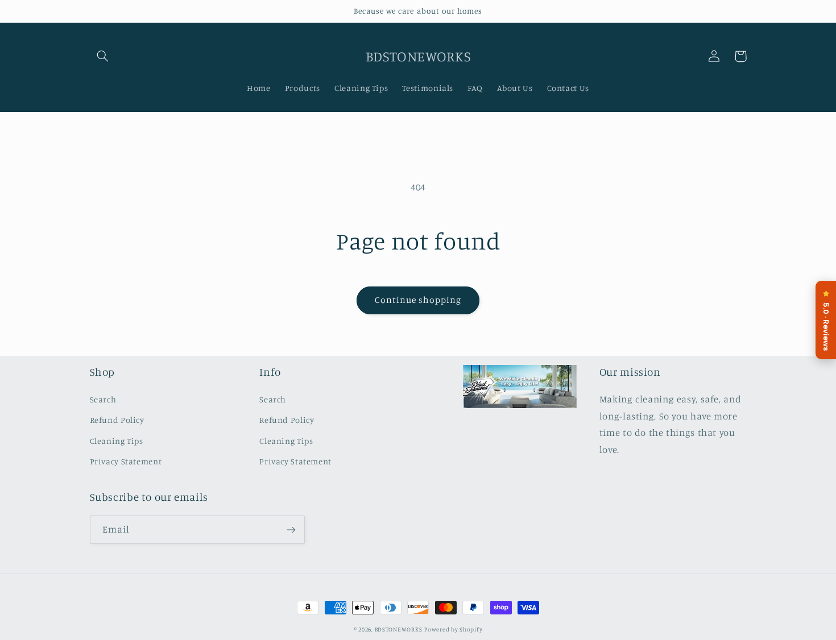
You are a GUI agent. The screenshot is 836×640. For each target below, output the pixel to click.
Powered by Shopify (453, 629)
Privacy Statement (126, 461)
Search (103, 399)
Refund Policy (117, 420)
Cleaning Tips (116, 441)
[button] (103, 56)
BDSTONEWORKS (399, 629)
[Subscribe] (291, 529)
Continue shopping (418, 299)
